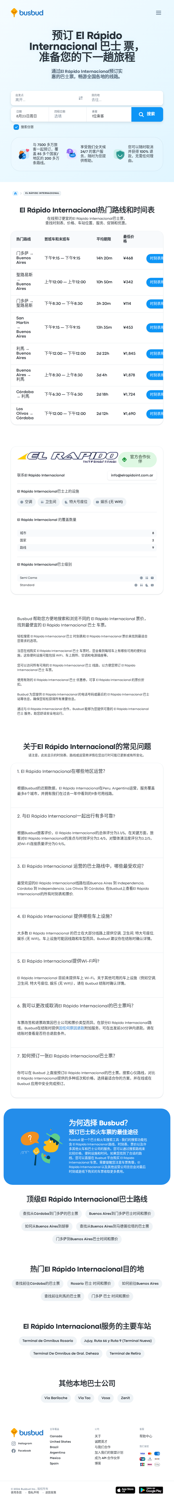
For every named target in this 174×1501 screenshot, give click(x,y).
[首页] (15, 193)
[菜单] (158, 12)
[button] (81, 98)
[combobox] (42, 98)
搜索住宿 (27, 127)
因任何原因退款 (71, 1028)
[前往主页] (27, 12)
